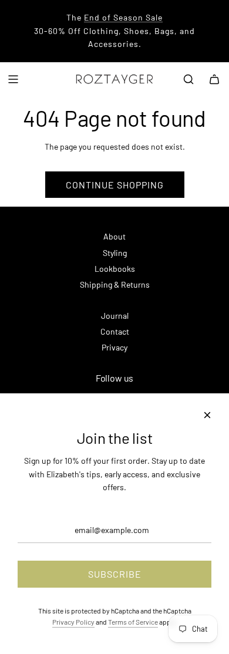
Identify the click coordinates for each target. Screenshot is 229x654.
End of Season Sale (123, 17)
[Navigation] (13, 79)
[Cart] (214, 79)
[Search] (188, 79)
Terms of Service (133, 622)
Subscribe (115, 573)
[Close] (207, 415)
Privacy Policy (73, 622)
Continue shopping (115, 184)
